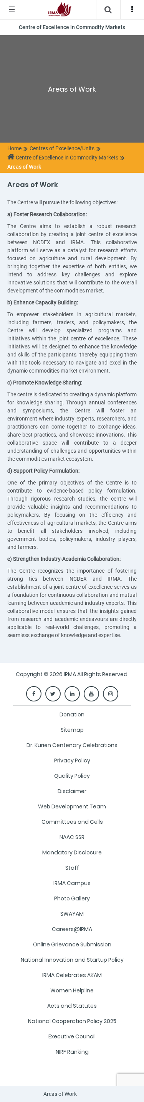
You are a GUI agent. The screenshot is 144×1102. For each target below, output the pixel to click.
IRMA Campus (72, 883)
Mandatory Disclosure (72, 852)
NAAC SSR (72, 837)
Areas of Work (24, 167)
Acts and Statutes (72, 1006)
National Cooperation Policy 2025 (72, 1021)
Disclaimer (72, 791)
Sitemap (72, 730)
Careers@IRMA (72, 929)
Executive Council (72, 1036)
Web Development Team (72, 806)
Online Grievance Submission (72, 944)
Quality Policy (72, 776)
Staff (72, 868)
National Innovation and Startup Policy (72, 960)
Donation (72, 714)
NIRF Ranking (72, 1052)
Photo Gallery (72, 898)
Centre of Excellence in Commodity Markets (66, 157)
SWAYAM (72, 914)
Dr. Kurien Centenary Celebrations (72, 745)
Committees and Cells (72, 822)
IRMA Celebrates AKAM (72, 975)
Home (14, 148)
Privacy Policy (72, 760)
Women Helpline (72, 990)
